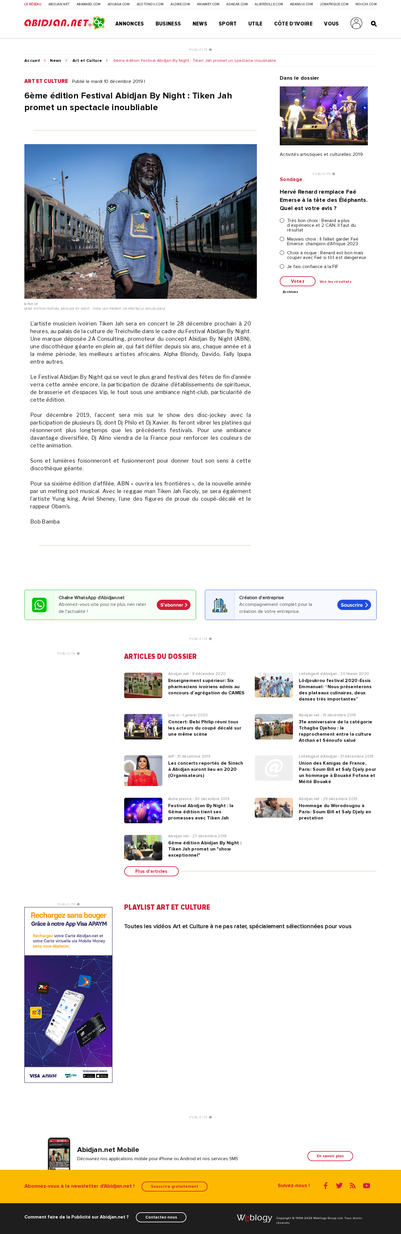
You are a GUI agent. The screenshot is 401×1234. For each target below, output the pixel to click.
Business (168, 23)
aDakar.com (237, 4)
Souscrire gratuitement (174, 1186)
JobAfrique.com (334, 4)
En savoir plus (330, 1155)
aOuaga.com (119, 4)
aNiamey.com (208, 4)
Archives (291, 292)
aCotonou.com (150, 4)
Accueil (32, 61)
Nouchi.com (366, 4)
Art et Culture (87, 61)
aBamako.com (89, 4)
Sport (228, 23)
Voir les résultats (336, 282)
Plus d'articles (151, 871)
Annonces (129, 23)
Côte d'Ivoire (293, 23)
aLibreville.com (269, 4)
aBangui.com (301, 4)
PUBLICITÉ (199, 49)
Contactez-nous (161, 1217)
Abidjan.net (59, 4)
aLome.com (180, 4)
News (200, 23)
